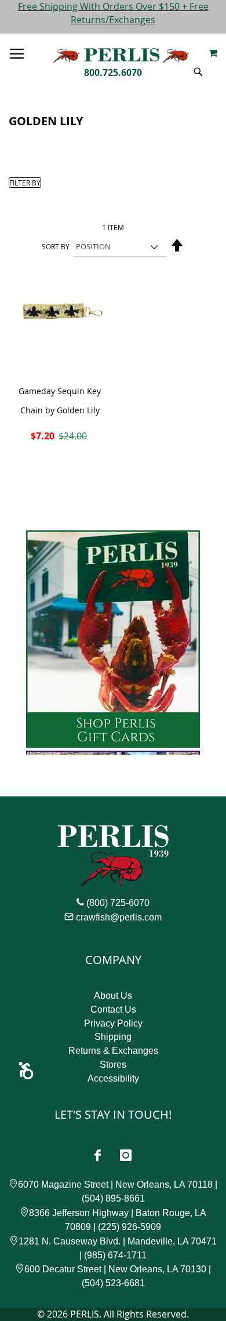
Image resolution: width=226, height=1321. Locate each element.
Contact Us (113, 1009)
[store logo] (121, 52)
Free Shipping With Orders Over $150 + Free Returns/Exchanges (113, 13)
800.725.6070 (113, 72)
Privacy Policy (113, 1023)
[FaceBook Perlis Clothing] (97, 1155)
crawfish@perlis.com (119, 917)
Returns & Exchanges (113, 1051)
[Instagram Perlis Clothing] (125, 1155)
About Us (113, 995)
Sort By (56, 246)
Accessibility (113, 1078)
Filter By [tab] (25, 182)
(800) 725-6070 (118, 903)
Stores (113, 1064)
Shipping (113, 1037)
